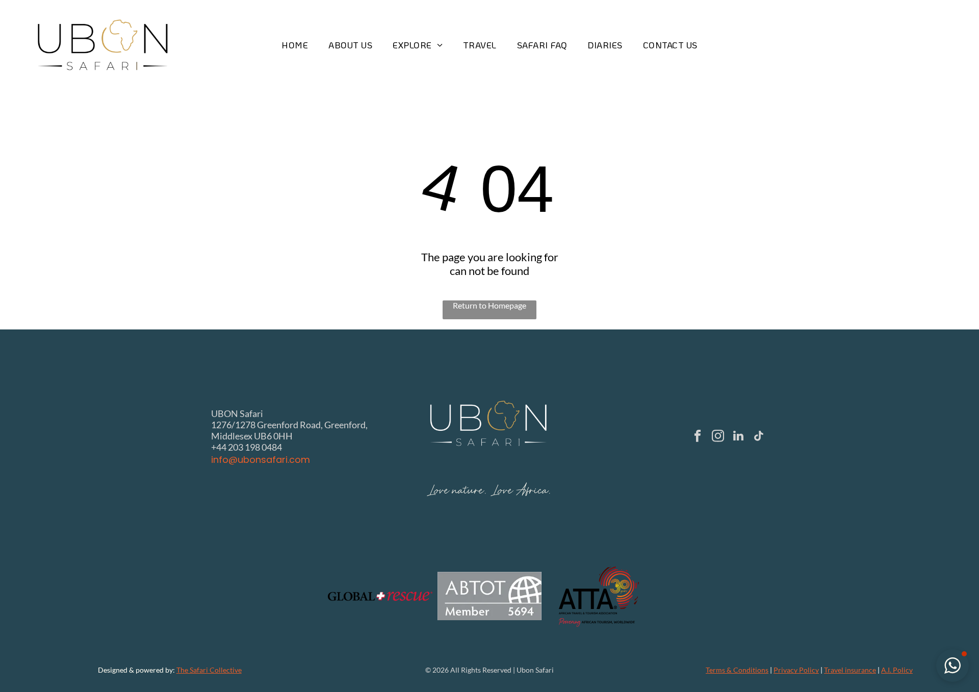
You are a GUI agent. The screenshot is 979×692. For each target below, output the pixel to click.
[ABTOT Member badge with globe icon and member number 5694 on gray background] (489, 596)
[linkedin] (739, 437)
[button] (952, 665)
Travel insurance (850, 670)
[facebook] (698, 437)
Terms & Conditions (737, 670)
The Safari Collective (209, 670)
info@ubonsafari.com (260, 459)
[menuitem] (294, 45)
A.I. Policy (897, 670)
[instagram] (718, 437)
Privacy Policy (796, 670)
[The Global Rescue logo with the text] (380, 596)
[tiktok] (759, 437)
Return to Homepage (489, 305)
